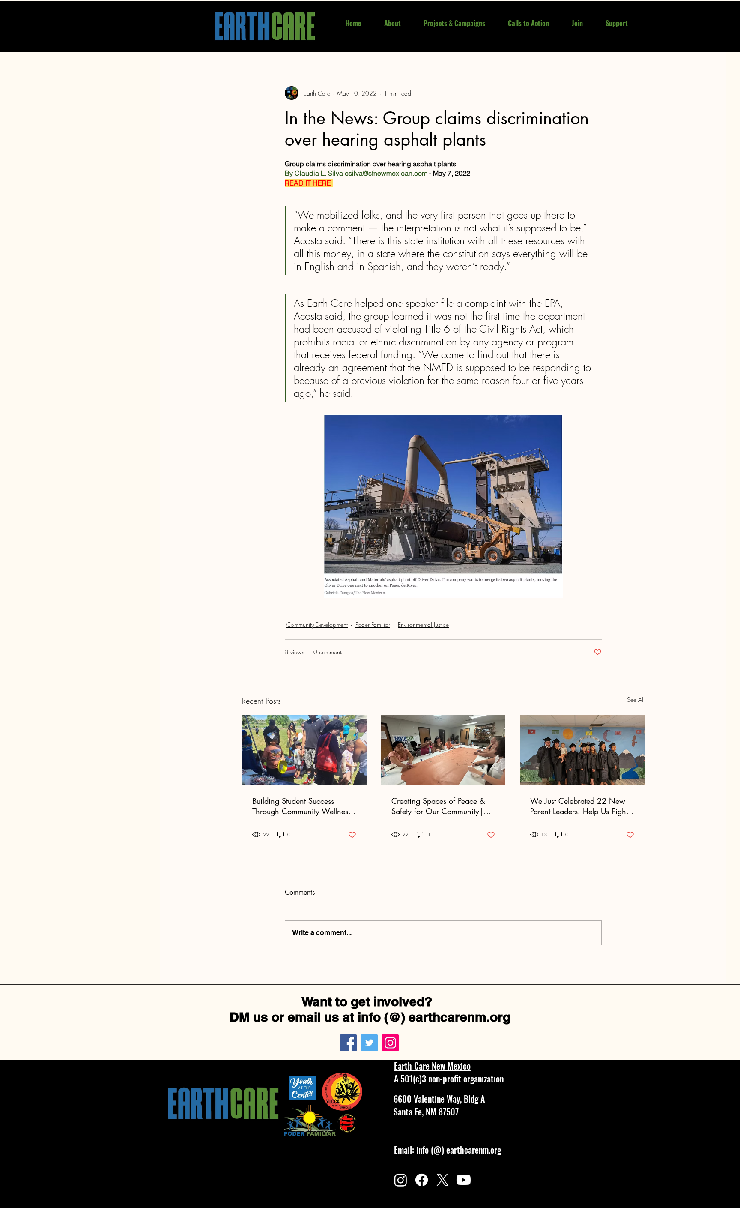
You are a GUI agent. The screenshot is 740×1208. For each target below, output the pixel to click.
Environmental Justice (423, 624)
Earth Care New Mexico (432, 1065)
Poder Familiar (372, 624)
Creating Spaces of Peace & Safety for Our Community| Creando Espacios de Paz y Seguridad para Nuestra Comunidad (438, 806)
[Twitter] (369, 1042)
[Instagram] (390, 1042)
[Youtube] (463, 1180)
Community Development (317, 624)
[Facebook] (348, 1042)
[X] (442, 1180)
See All (636, 699)
